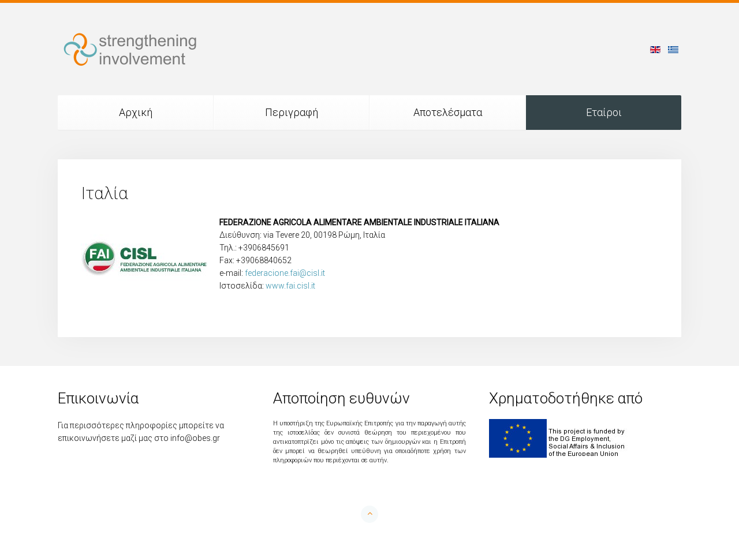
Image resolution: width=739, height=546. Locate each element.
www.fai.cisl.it (290, 285)
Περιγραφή (291, 112)
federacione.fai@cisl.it (285, 273)
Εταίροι (604, 112)
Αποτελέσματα (447, 112)
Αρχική (135, 112)
